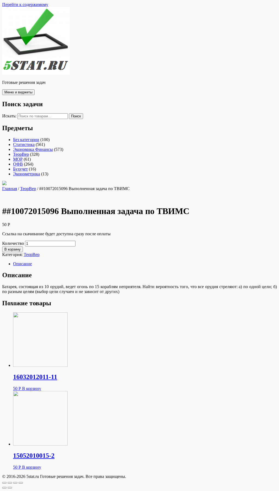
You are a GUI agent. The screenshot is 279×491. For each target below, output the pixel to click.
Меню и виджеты (18, 92)
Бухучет (20, 169)
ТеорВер (21, 154)
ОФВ (18, 164)
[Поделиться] (10, 483)
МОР (18, 159)
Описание (22, 263)
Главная (9, 188)
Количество (13, 243)
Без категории (26, 139)
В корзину (12, 249)
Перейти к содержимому (25, 4)
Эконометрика (26, 174)
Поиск (76, 116)
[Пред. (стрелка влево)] (4, 488)
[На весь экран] (15, 483)
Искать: (9, 116)
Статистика (24, 144)
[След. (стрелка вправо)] (10, 488)
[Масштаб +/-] (21, 483)
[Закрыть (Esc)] (4, 483)
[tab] (145, 263)
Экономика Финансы (33, 149)
